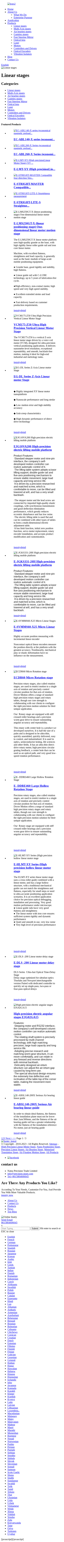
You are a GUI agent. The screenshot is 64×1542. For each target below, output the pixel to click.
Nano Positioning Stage (48, 1146)
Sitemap (53, 1144)
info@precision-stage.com (20, 1173)
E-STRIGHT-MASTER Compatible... (29, 185)
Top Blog (12, 1211)
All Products (52, 1152)
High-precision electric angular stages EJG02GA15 (33, 1015)
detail (23, 310)
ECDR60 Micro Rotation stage (33, 677)
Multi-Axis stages (22, 28)
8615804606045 (9, 1222)
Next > (9, 1138)
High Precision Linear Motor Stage (18, 1146)
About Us (12, 12)
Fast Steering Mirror (23, 37)
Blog (9, 56)
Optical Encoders (22, 51)
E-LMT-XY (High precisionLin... (34, 169)
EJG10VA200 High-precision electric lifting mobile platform (33, 448)
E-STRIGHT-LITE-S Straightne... (27, 204)
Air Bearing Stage (34, 1149)
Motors (17, 45)
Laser (16, 42)
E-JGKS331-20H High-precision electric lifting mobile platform (34, 563)
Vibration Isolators (23, 54)
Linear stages (20, 26)
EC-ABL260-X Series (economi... (34, 154)
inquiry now (7, 1195)
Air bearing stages (22, 31)
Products (11, 23)
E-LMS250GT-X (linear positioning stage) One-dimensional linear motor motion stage (34, 228)
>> (14, 1138)
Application (13, 20)
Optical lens (19, 40)
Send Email (7, 1219)
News (10, 1209)
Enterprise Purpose (23, 17)
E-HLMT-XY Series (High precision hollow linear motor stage (32, 868)
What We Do (20, 14)
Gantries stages (21, 34)
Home (10, 9)
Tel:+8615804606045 (18, 1176)
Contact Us (12, 59)
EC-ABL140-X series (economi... (34, 139)
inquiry (17, 310)
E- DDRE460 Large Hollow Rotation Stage (31, 787)
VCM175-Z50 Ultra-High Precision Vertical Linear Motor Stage (34, 328)
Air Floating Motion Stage (32, 1152)
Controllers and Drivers (25, 48)
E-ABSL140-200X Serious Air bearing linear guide (33, 1106)
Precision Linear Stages (12, 1149)
